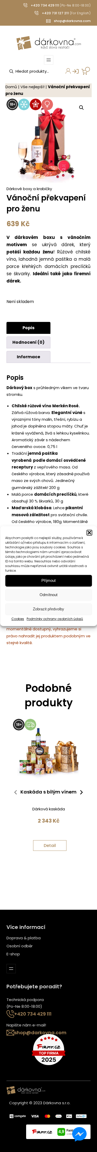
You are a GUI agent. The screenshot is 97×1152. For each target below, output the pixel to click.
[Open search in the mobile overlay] (35, 71)
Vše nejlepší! (32, 86)
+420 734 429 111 (45, 5)
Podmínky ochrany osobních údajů (55, 619)
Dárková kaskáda (48, 809)
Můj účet (65, 73)
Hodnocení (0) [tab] (28, 342)
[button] (89, 532)
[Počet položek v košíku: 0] (85, 71)
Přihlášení (73, 73)
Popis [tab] (28, 328)
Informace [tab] (28, 357)
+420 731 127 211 (55, 13)
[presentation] (15, 793)
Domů (11, 86)
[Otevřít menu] (48, 60)
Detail (50, 846)
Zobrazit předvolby (48, 609)
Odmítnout (48, 594)
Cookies (17, 619)
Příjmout (48, 580)
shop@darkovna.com (72, 20)
